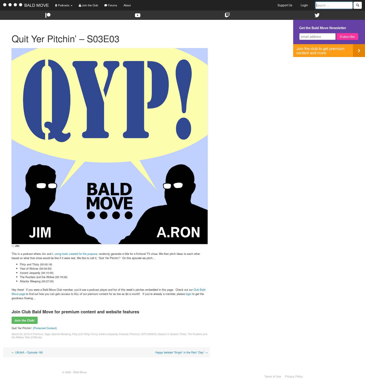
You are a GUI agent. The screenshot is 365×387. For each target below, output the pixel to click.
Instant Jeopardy (108, 334)
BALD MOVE (36, 5)
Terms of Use (272, 376)
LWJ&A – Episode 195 (27, 352)
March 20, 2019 (21, 334)
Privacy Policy (294, 376)
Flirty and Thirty (80, 334)
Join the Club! (24, 320)
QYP (143, 334)
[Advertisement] (329, 86)
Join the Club (89, 5)
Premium (38, 334)
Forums (112, 5)
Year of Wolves (33, 337)
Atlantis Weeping (61, 334)
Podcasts (63, 5)
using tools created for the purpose (76, 254)
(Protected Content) (45, 328)
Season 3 (163, 334)
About (127, 5)
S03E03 (152, 334)
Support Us (285, 5)
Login (304, 5)
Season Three (178, 334)
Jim (17, 246)
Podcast (123, 334)
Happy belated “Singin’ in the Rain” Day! (181, 352)
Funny (94, 334)
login (188, 294)
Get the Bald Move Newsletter (322, 28)
